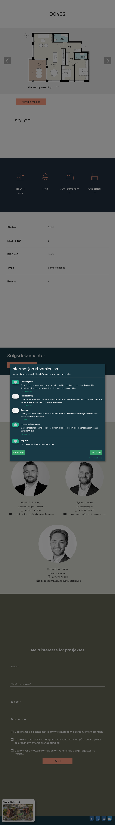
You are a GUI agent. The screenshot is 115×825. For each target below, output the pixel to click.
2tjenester (26, 405)
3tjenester (26, 419)
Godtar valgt (18, 452)
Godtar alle (96, 452)
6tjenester (26, 391)
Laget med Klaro (95, 458)
